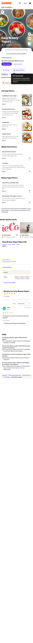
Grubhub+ (22, 368)
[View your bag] (30, 3)
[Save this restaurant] (29, 38)
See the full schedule (9, 282)
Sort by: (14, 303)
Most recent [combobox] (21, 303)
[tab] (6, 77)
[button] (7, 7)
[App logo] (6, 3)
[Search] (20, 3)
